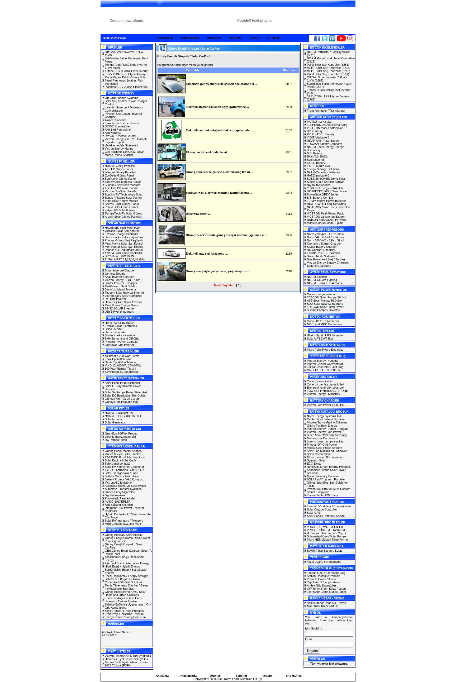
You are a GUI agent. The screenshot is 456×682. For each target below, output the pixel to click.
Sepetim (241, 675)
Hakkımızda (188, 675)
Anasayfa (162, 675)
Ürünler (215, 675)
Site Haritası (294, 675)
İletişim (268, 675)
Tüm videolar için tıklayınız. (329, 663)
